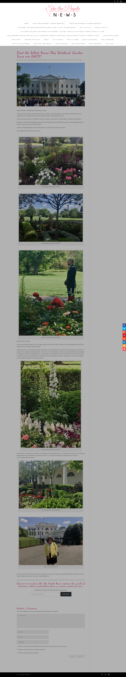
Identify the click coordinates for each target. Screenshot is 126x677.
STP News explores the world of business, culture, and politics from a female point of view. (63, 31)
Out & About (58, 39)
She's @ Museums (90, 39)
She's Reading (62, 43)
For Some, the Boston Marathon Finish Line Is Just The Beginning (47, 27)
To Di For (109, 43)
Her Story (16, 39)
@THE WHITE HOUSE (111, 35)
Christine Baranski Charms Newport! (49, 23)
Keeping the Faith (32, 39)
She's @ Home (73, 39)
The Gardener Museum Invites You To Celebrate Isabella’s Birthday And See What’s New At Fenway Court (53, 35)
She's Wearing (95, 43)
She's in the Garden (21, 43)
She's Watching (78, 43)
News (46, 39)
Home (26, 23)
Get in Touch (85, 27)
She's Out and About (43, 43)
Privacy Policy (101, 27)
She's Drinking (107, 39)
